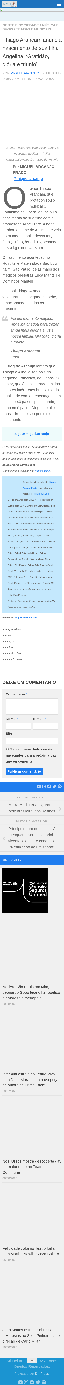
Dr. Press (42, 1373)
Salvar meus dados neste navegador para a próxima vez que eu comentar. (31, 755)
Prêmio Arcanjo (41, 494)
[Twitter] (54, 786)
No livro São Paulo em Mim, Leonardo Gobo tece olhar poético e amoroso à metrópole (31, 992)
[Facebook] (49, 786)
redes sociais (42, 470)
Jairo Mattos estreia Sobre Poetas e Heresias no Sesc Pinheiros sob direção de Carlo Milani (31, 1335)
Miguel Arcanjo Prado (26, 617)
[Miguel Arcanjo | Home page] (12, 4)
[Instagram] (44, 786)
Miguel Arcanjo (25, 73)
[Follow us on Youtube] (39, 786)
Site (9, 733)
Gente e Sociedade (20, 25)
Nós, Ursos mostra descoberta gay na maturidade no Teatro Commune (31, 1167)
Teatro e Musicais (33, 29)
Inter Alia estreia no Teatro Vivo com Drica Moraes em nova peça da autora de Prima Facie (30, 1079)
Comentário (16, 694)
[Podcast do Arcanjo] (60, 786)
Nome (12, 719)
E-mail (39, 719)
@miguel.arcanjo (28, 179)
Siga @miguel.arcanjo (31, 434)
